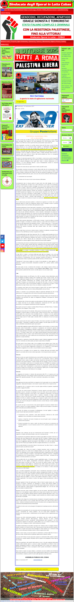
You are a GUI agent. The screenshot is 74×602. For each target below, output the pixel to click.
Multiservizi (4, 44)
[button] (38, 119)
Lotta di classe (5, 13)
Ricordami (66, 146)
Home (2, 10)
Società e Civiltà (41, 10)
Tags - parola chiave (65, 100)
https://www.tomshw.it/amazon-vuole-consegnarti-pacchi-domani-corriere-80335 (32, 251)
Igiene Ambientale (22, 41)
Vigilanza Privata (55, 41)
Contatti (16, 10)
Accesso (67, 149)
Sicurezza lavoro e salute (54, 10)
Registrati (64, 160)
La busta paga (32, 10)
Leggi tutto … (21, 101)
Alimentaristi (45, 41)
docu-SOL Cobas (9, 10)
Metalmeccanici (5, 41)
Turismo (38, 41)
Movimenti (64, 10)
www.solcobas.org (38, 559)
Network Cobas (23, 10)
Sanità (63, 41)
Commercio (32, 41)
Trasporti (13, 41)
